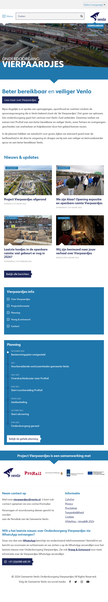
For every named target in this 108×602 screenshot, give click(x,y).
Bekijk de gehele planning (23, 438)
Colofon (69, 499)
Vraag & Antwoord (79, 549)
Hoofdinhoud (9, 4)
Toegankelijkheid (74, 512)
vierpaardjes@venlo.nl (27, 499)
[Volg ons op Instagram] (82, 582)
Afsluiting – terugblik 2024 (79, 521)
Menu (23, 4)
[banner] (54, 51)
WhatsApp (29, 540)
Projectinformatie (20, 305)
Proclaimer (71, 508)
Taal (41, 4)
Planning (15, 312)
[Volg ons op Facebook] (70, 582)
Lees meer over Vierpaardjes (20, 100)
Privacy (69, 503)
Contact (15, 326)
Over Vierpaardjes (20, 299)
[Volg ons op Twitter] (75, 582)
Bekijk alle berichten (17, 274)
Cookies (69, 516)
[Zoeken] (81, 16)
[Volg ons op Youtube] (87, 582)
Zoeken (33, 4)
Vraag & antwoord (20, 319)
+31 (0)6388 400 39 (19, 561)
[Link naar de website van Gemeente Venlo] (12, 472)
